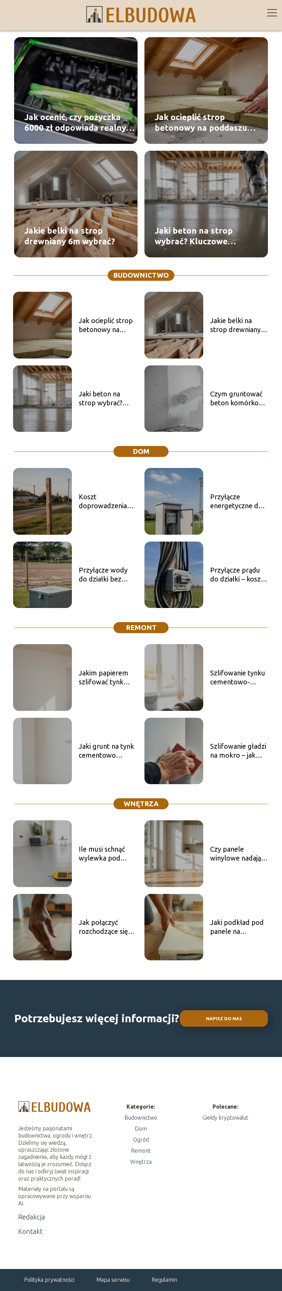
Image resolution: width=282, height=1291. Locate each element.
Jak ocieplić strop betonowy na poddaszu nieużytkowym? (201, 123)
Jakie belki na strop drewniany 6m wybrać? (69, 236)
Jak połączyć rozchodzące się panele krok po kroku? (103, 927)
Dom (141, 451)
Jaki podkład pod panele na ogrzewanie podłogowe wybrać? (237, 927)
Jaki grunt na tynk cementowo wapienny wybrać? (107, 751)
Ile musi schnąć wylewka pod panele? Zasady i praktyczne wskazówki (104, 854)
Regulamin (164, 1280)
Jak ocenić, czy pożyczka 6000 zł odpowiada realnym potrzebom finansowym (78, 123)
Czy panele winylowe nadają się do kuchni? (235, 854)
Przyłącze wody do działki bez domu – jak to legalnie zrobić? (103, 575)
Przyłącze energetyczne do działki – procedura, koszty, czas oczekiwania (239, 501)
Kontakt (30, 1231)
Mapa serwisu (113, 1280)
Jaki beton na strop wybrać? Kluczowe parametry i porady (194, 236)
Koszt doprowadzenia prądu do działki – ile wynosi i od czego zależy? (106, 501)
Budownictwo (141, 275)
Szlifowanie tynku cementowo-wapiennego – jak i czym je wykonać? (238, 677)
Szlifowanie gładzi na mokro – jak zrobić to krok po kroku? (238, 751)
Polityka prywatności (49, 1280)
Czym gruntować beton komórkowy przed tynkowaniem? (239, 398)
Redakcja (31, 1217)
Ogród (141, 1140)
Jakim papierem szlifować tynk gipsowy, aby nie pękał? (104, 677)
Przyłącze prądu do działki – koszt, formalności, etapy (239, 575)
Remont (141, 627)
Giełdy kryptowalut (225, 1117)
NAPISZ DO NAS (224, 1018)
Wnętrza (141, 804)
